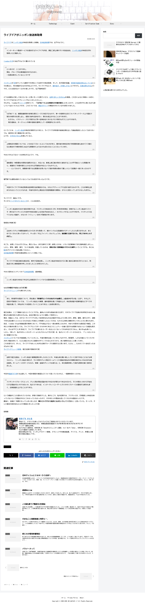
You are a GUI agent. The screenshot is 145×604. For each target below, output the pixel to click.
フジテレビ (8, 83)
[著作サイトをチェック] (20, 439)
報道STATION (12, 374)
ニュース (8, 446)
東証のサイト (43, 105)
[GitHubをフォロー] (35, 439)
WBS (5, 250)
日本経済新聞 (44, 42)
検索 (104, 31)
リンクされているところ (18, 201)
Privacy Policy (73, 597)
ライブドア (8, 42)
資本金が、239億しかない (62, 86)
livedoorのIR (8, 61)
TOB (14, 83)
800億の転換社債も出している (81, 83)
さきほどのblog (15, 136)
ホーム (63, 597)
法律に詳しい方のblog (57, 97)
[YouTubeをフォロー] (32, 439)
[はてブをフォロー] (29, 439)
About (82, 597)
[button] (88, 455)
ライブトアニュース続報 (12, 349)
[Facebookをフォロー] (26, 439)
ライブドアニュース (11, 290)
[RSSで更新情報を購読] (39, 439)
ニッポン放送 (18, 42)
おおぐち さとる (25, 418)
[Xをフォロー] (23, 439)
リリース (22, 103)
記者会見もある (85, 86)
